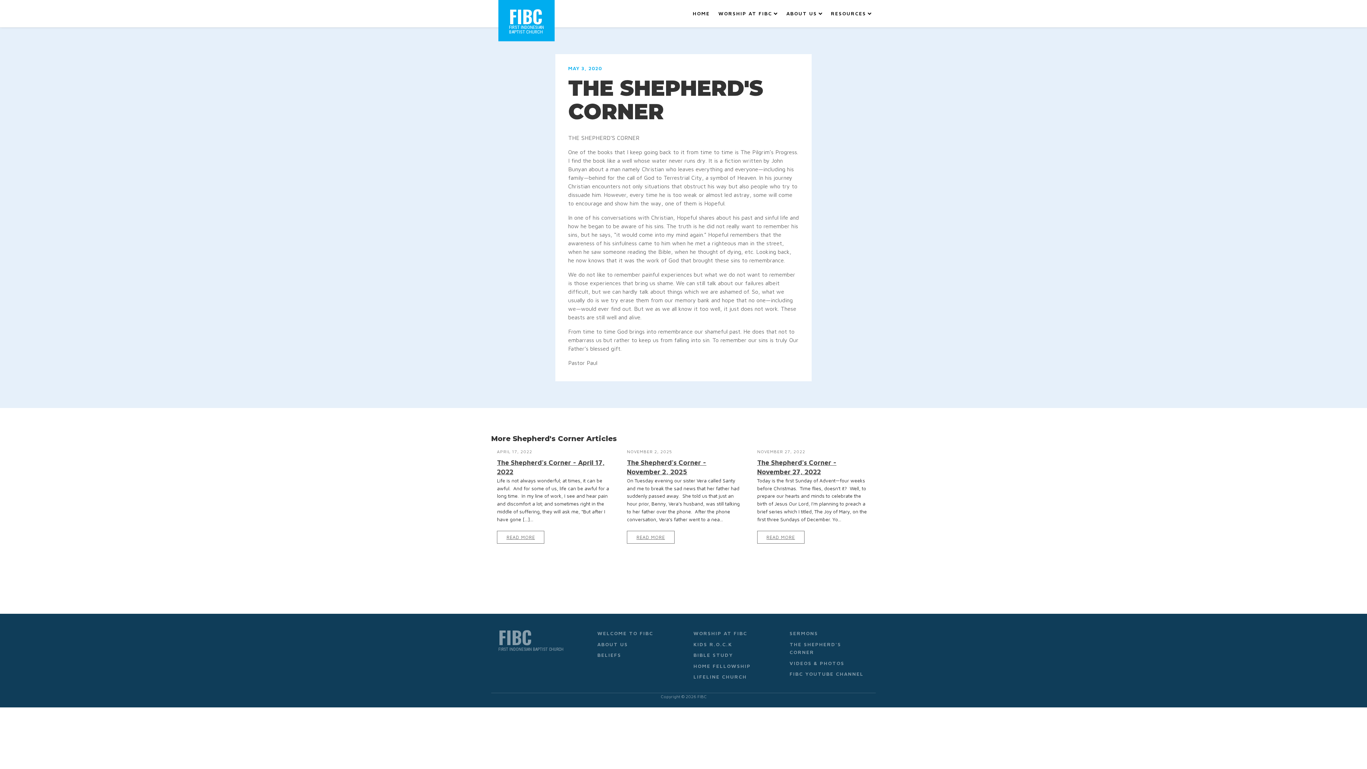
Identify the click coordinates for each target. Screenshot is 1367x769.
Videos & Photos (817, 663)
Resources (848, 13)
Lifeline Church (720, 677)
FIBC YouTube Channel (827, 674)
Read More (521, 537)
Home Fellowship (722, 666)
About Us (801, 13)
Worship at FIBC (745, 13)
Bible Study (713, 655)
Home (701, 13)
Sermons (804, 633)
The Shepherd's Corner (815, 648)
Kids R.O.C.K (712, 644)
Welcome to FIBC (625, 633)
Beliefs (609, 655)
